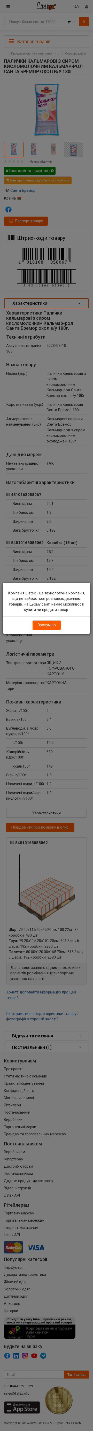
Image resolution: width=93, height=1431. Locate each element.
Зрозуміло (46, 625)
